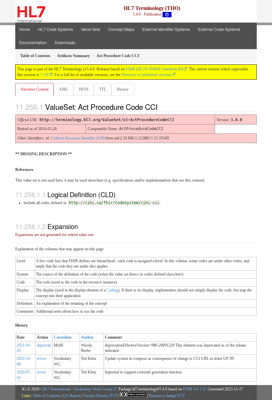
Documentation (33, 42)
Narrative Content (34, 89)
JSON (84, 89)
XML (63, 89)
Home (24, 29)
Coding (112, 290)
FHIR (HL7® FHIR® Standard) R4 (154, 69)
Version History (96, 395)
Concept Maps (121, 29)
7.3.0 (44, 74)
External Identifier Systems (166, 29)
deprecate (44, 345)
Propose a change (163, 395)
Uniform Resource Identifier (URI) (78, 138)
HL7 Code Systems (55, 29)
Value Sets (90, 29)
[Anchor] (163, 106)
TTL (102, 89)
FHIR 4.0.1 (192, 389)
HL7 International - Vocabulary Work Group (77, 389)
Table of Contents (46, 395)
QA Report (71, 395)
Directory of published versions (146, 74)
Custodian (63, 337)
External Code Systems (219, 29)
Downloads (65, 42)
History (123, 89)
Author (87, 337)
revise (41, 358)
